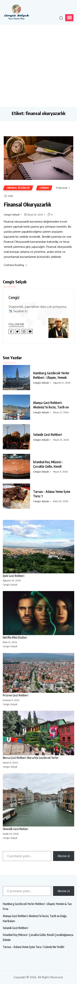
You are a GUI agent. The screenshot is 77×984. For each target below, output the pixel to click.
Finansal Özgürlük (18, 187)
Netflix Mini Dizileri (15, 637)
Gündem (44, 187)
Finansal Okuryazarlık (27, 204)
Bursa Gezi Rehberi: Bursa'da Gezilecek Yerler (31, 758)
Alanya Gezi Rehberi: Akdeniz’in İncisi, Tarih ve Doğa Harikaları (35, 918)
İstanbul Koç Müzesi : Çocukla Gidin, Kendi (48, 464)
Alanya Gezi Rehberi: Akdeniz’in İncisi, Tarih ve (51, 404)
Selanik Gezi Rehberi (47, 434)
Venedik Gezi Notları (15, 829)
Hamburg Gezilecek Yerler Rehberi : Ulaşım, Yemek (51, 375)
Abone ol (64, 856)
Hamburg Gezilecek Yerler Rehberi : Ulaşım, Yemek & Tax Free (37, 906)
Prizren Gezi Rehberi (15, 695)
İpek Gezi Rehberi (13, 576)
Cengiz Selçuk (11, 214)
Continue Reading (14, 265)
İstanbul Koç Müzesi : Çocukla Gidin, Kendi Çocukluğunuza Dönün (38, 937)
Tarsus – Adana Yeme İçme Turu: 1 (51, 493)
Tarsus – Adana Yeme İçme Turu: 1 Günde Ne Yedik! (33, 947)
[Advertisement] (38, 64)
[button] (69, 17)
